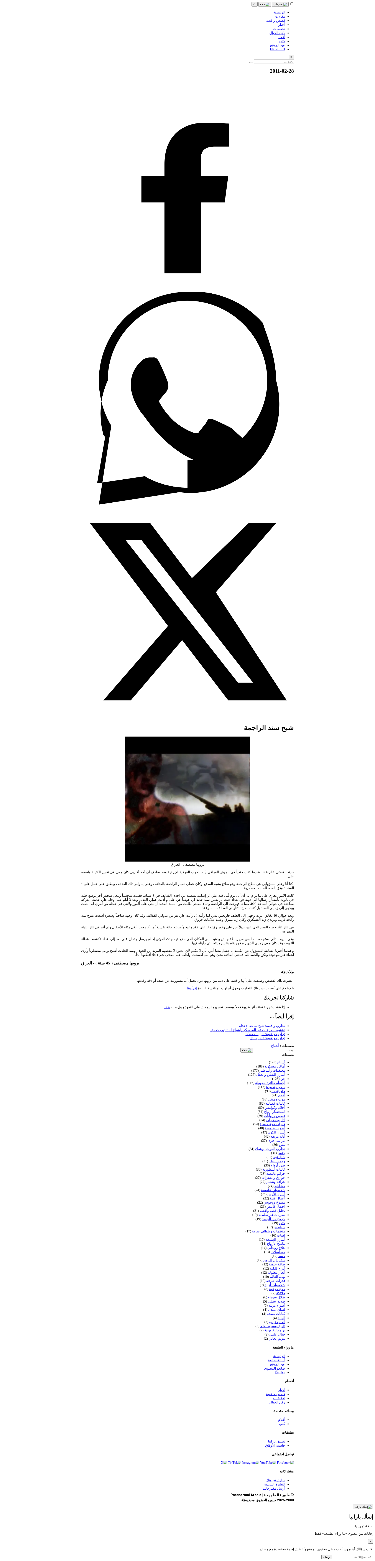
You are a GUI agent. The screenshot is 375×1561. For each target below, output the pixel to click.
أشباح (275, 1046)
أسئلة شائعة (276, 1360)
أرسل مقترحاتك (274, 1488)
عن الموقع (277, 1364)
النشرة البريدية (274, 1484)
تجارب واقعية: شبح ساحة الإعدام (262, 1026)
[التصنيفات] (280, 4)
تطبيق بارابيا (276, 1441)
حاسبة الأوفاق (275, 1445)
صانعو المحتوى (274, 1368)
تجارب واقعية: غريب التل (267, 1038)
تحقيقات (279, 1398)
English (280, 1372)
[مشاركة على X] (187, 717)
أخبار (281, 1390)
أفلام (281, 1419)
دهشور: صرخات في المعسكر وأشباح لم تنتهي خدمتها (247, 1030)
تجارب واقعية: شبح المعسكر (265, 1034)
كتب (282, 1424)
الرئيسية (279, 1356)
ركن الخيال (277, 1402)
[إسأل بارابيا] (363, 1507)
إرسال (327, 1557)
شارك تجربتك (275, 1480)
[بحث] (264, 4)
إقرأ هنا (192, 988)
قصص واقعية (275, 1394)
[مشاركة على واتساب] (187, 503)
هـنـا (167, 1007)
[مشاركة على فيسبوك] (187, 290)
